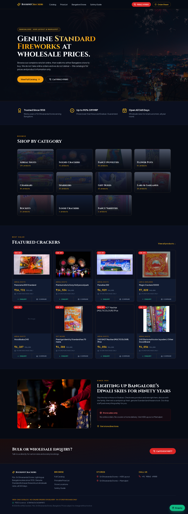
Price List (64, 4)
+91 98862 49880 (149, 476)
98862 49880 (143, 4)
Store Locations (61, 484)
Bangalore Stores (79, 4)
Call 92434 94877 (164, 451)
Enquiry (23, 299)
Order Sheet (163, 4)
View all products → (167, 243)
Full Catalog (59, 476)
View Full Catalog (29, 79)
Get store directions (109, 426)
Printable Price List (62, 480)
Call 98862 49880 (60, 79)
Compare (43, 299)
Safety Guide (96, 4)
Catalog (52, 4)
